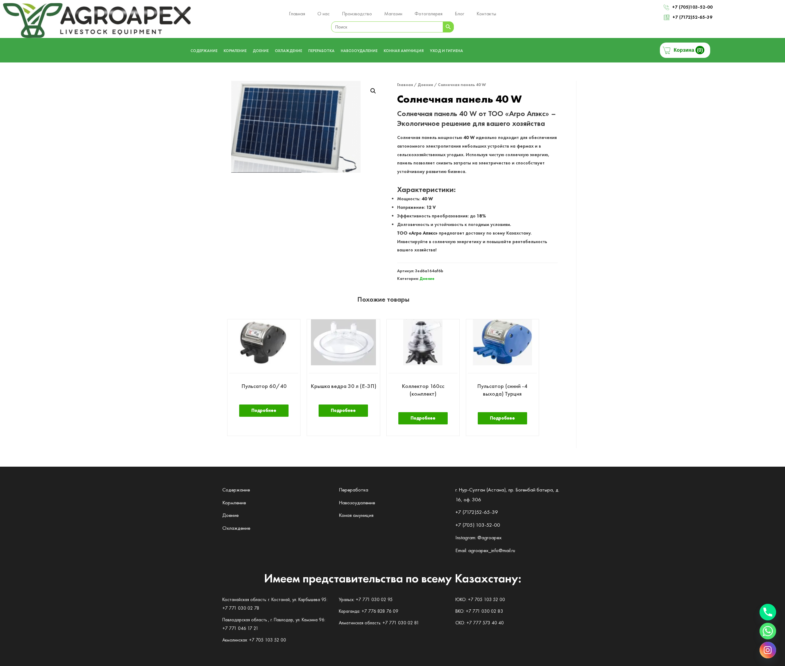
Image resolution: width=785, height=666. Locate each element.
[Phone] (768, 612)
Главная (405, 84)
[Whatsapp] (768, 631)
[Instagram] (768, 650)
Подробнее (263, 410)
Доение (425, 84)
